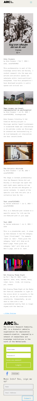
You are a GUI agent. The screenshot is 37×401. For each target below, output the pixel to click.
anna (17, 279)
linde (17, 282)
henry (30, 279)
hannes (23, 279)
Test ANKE (8, 222)
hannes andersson (12, 203)
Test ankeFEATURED (11, 201)
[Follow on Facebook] (7, 373)
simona (10, 284)
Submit (27, 398)
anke (5, 63)
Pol (7, 277)
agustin (6, 279)
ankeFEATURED (13, 63)
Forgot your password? (13, 360)
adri (25, 277)
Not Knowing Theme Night (14, 275)
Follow (15, 373)
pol (5, 284)
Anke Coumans (9, 59)
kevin (11, 282)
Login (18, 365)
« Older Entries (10, 313)
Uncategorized (20, 114)
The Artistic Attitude (13, 168)
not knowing (25, 282)
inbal (6, 282)
